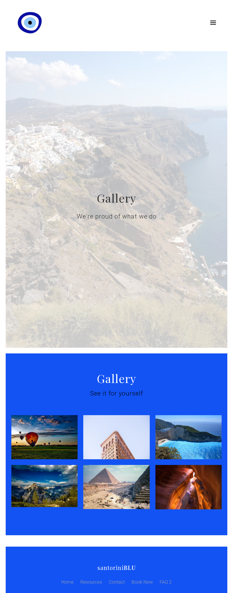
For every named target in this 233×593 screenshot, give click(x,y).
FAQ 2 (166, 582)
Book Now (142, 582)
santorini (116, 567)
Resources (91, 582)
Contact (117, 582)
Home (67, 582)
